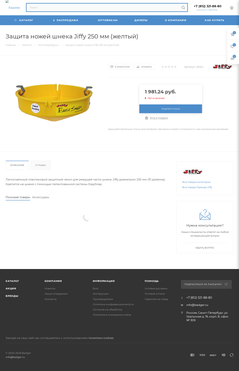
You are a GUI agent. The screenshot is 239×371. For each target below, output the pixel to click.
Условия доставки (156, 288)
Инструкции (100, 293)
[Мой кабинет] (231, 8)
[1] (162, 67)
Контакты (51, 299)
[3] (168, 67)
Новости (50, 288)
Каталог (12, 280)
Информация (104, 280)
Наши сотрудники (56, 293)
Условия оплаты (155, 293)
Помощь (152, 280)
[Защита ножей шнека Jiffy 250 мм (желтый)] (53, 104)
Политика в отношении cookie (112, 314)
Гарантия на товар (156, 299)
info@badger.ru (197, 305)
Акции (11, 288)
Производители (103, 299)
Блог (96, 288)
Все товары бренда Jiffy (197, 187)
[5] (175, 67)
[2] (165, 67)
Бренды (12, 295)
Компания (53, 280)
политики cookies (101, 338)
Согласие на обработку (107, 309)
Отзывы (40, 165)
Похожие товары (18, 197)
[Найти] (183, 7)
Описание (17, 165)
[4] (172, 67)
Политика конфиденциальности (113, 304)
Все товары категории (196, 181)
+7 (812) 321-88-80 (207, 6)
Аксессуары (40, 197)
